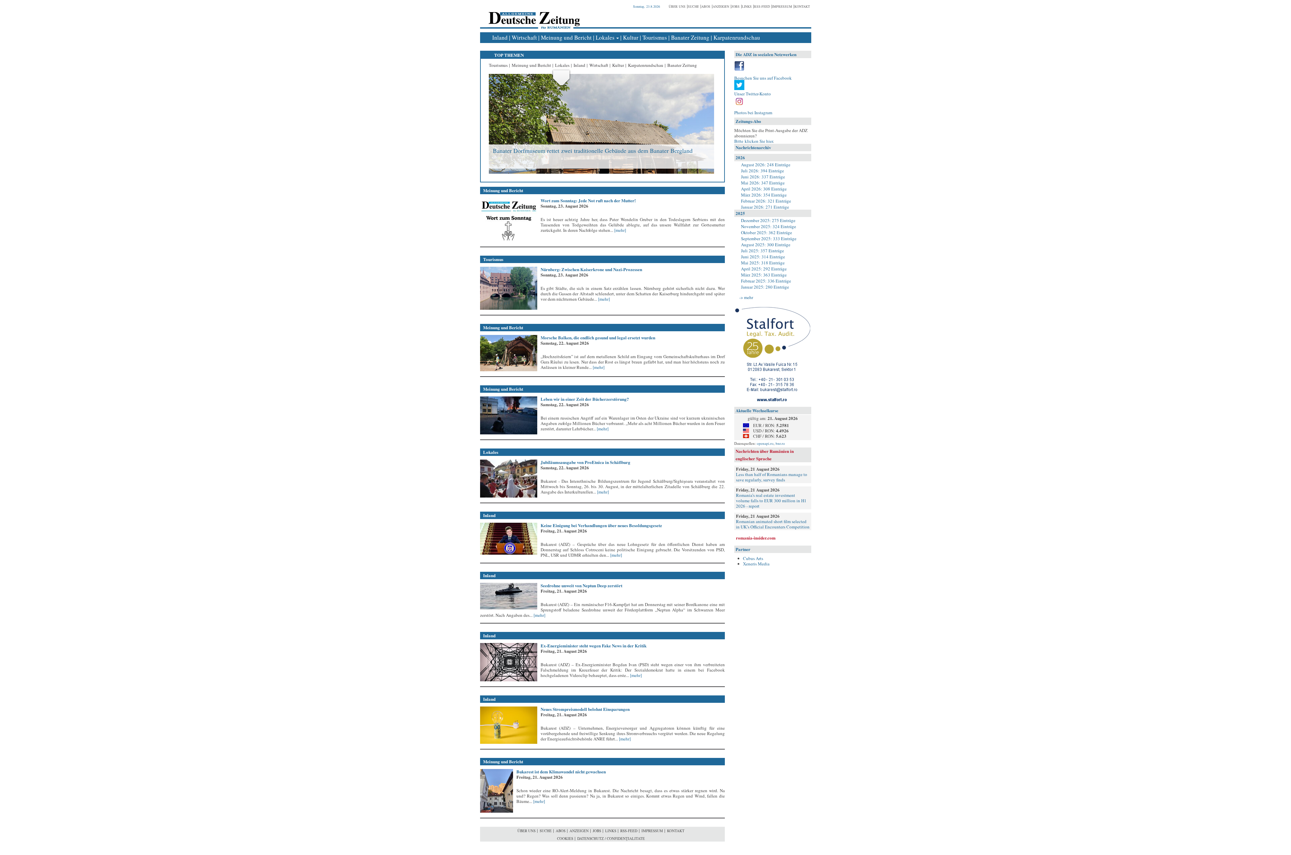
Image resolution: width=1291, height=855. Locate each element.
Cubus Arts (753, 558)
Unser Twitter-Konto (752, 94)
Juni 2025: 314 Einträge (763, 256)
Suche (693, 6)
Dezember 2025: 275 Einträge (768, 220)
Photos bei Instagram (753, 113)
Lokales (605, 37)
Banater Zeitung (690, 37)
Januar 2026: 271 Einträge (765, 207)
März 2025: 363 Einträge (764, 274)
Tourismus (654, 37)
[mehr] (619, 230)
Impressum (782, 6)
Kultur (630, 37)
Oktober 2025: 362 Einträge (766, 232)
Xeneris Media (756, 564)
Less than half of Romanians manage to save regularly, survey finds (771, 477)
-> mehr (746, 297)
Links (747, 6)
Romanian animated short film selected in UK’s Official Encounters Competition (773, 524)
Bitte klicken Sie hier (753, 141)
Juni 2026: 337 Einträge (763, 176)
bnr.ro (780, 443)
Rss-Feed (762, 6)
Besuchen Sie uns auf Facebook (763, 78)
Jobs (736, 6)
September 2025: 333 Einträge (768, 238)
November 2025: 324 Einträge (768, 226)
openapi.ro (765, 443)
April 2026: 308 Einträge (764, 188)
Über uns (677, 6)
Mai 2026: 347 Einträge (763, 182)
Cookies (565, 838)
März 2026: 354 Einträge (764, 195)
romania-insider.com (756, 538)
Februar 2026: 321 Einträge (766, 201)
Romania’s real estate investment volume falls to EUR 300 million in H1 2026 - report (771, 500)
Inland (500, 37)
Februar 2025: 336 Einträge (766, 281)
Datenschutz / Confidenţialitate (611, 838)
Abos (705, 6)
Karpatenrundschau (736, 37)
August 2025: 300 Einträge (765, 244)
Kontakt (802, 6)
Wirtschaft (524, 37)
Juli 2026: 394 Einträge (762, 170)
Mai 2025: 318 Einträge (763, 262)
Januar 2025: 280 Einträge (765, 287)
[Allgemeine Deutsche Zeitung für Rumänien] (533, 15)
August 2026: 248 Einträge (765, 164)
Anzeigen (721, 6)
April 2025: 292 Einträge (764, 268)
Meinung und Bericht (566, 37)
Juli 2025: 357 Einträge (762, 250)
